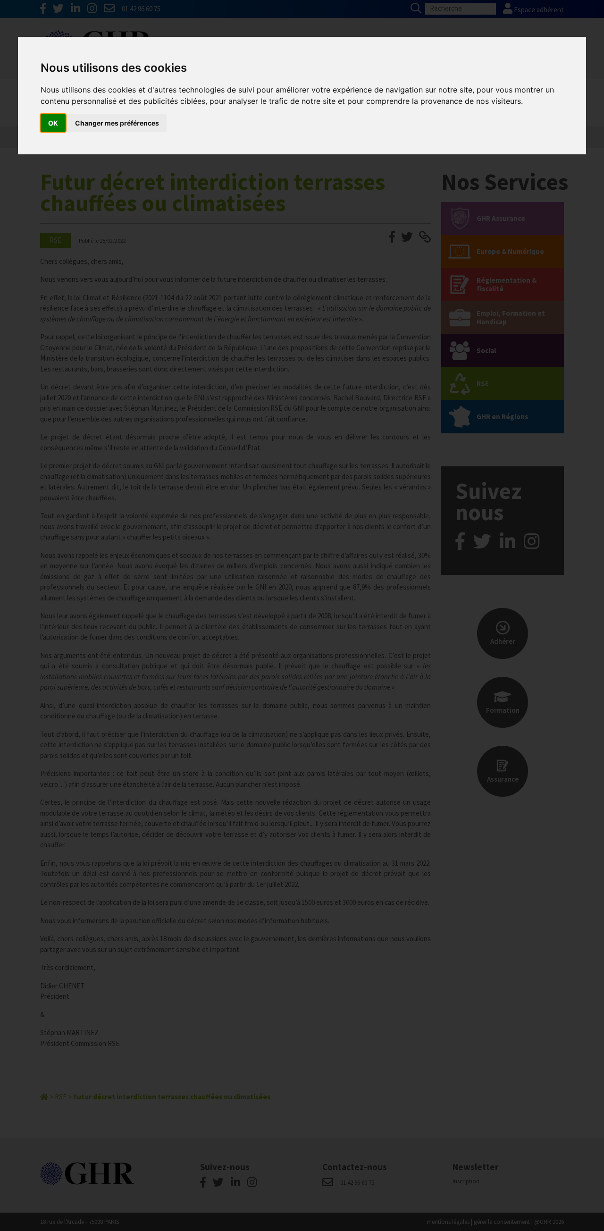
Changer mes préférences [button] (117, 123)
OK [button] (53, 123)
